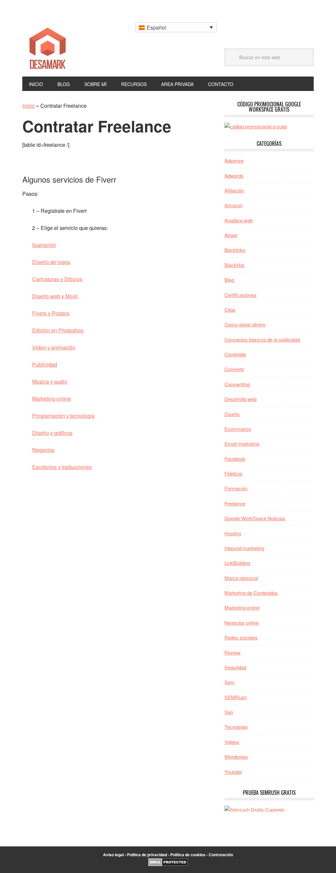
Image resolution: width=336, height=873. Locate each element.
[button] (176, 27)
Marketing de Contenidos (251, 592)
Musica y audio (49, 381)
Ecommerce (237, 428)
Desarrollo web (240, 398)
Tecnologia (235, 726)
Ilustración (44, 245)
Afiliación (234, 190)
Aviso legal (113, 855)
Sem (229, 682)
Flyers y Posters (51, 313)
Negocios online (241, 622)
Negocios (43, 450)
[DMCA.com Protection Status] (168, 864)
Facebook (234, 458)
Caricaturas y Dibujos (57, 279)
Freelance (234, 503)
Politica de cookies (187, 855)
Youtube (233, 771)
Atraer (231, 235)
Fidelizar (233, 473)
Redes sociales (241, 637)
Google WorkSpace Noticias (254, 518)
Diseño (232, 414)
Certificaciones (240, 294)
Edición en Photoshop (58, 330)
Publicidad (44, 364)
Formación (235, 488)
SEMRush (235, 697)
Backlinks (234, 249)
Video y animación (53, 347)
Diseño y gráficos (52, 432)
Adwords (233, 175)
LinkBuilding (237, 562)
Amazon (233, 205)
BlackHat (234, 264)
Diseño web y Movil (55, 296)
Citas (230, 309)
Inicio (28, 105)
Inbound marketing (244, 548)
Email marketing (241, 443)
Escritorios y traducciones (62, 467)
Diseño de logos (51, 262)
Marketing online (51, 398)
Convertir (234, 369)
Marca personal (241, 577)
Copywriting (237, 384)
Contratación (221, 855)
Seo (228, 711)
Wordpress (236, 756)
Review (232, 652)
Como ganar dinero (244, 324)
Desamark (66, 46)
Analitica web (238, 220)
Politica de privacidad (147, 855)
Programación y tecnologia (63, 415)
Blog (229, 279)
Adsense (233, 160)
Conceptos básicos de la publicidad (262, 339)
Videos (231, 741)
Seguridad (235, 667)
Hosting (232, 533)
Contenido (235, 354)
